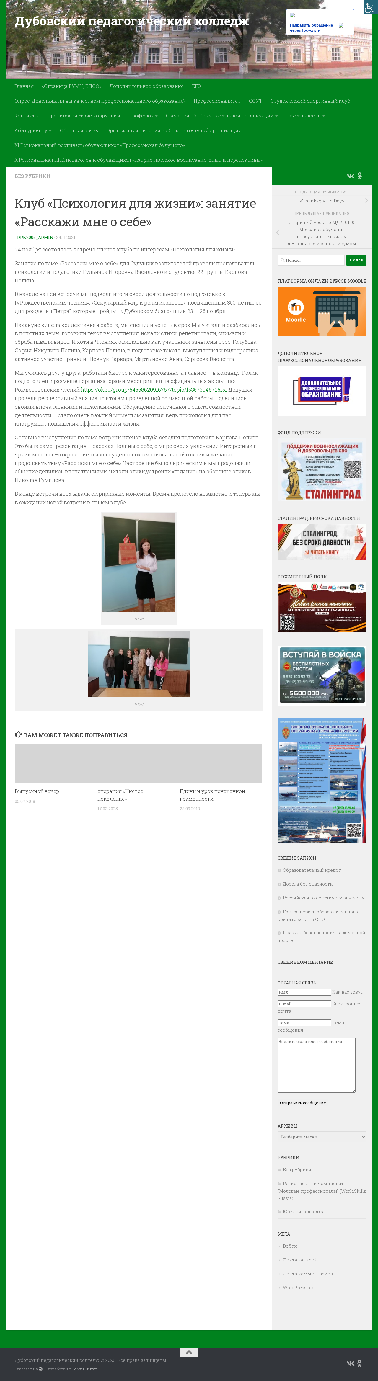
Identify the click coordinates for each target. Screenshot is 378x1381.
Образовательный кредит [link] (312, 870)
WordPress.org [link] (299, 1287)
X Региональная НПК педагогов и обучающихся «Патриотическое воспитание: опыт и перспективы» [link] (138, 160)
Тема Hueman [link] (85, 1369)
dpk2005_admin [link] (35, 237)
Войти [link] (290, 1246)
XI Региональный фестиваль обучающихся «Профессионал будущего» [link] (99, 145)
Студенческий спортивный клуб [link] (310, 101)
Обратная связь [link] (79, 130)
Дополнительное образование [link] (147, 86)
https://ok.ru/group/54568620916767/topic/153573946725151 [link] (154, 389)
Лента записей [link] (300, 1260)
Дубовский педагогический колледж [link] (132, 20)
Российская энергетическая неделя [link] (324, 898)
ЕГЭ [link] (196, 86)
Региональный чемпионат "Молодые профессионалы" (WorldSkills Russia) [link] (322, 1190)
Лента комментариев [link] (308, 1274)
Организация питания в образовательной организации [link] (174, 130)
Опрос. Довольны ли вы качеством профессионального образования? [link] (99, 101)
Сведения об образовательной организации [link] (219, 115)
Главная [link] (24, 86)
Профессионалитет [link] (217, 101)
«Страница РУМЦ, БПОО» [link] (71, 86)
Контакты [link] (26, 115)
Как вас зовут (347, 992)
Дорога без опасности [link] (308, 884)
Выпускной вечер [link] (37, 791)
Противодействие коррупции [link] (83, 115)
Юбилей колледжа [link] (304, 1211)
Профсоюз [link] (140, 115)
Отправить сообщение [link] (303, 1102)
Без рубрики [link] (32, 176)
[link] (371, 7)
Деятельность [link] (303, 115)
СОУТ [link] (255, 101)
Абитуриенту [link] (30, 130)
